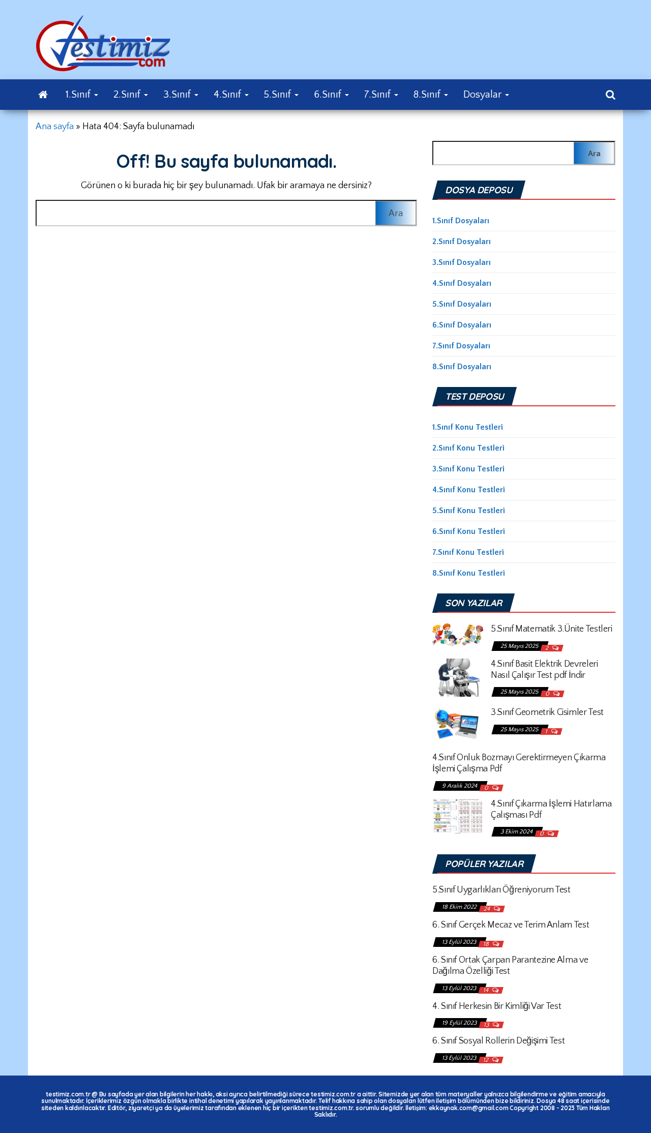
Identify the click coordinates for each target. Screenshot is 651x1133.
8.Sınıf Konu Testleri (468, 573)
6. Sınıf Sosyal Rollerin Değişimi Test (498, 1041)
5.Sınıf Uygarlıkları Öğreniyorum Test (501, 890)
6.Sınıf (329, 94)
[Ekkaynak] (43, 94)
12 (486, 1060)
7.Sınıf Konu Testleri (468, 552)
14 (486, 990)
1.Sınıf (79, 94)
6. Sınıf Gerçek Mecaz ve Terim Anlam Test (510, 925)
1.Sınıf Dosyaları (460, 220)
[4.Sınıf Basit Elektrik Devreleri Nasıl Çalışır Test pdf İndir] (457, 676)
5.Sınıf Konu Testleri (468, 510)
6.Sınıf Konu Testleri (468, 531)
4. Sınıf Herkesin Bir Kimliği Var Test (496, 1006)
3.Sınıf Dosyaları (461, 262)
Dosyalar (483, 94)
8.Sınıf (428, 94)
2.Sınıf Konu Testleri (468, 448)
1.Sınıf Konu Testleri (467, 427)
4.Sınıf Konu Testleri (468, 489)
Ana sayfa (55, 127)
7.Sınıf (378, 94)
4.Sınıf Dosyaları (461, 283)
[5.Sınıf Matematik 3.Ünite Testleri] (457, 634)
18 (486, 944)
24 (487, 909)
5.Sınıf (278, 94)
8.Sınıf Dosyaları (461, 366)
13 (487, 1025)
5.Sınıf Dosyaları (461, 304)
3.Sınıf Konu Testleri (468, 468)
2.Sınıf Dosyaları (461, 241)
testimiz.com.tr (68, 1094)
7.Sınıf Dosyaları (461, 345)
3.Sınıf (178, 94)
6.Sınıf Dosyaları (461, 325)
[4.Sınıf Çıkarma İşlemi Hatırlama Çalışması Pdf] (457, 815)
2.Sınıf (128, 94)
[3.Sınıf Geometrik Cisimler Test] (457, 723)
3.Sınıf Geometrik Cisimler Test (547, 712)
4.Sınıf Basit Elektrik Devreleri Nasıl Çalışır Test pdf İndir (544, 669)
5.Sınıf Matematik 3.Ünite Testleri (551, 629)
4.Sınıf (229, 94)
